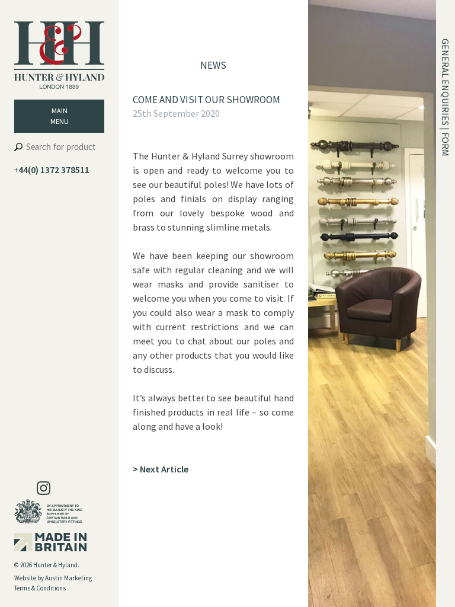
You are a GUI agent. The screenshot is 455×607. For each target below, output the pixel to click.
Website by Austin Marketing (53, 578)
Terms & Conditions (40, 588)
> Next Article (160, 469)
